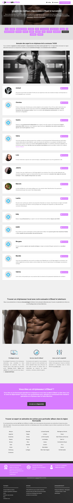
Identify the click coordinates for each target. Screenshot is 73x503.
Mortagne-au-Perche (62, 431)
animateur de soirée (21, 29)
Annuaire (5, 489)
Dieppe (28, 434)
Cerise (10, 447)
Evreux (28, 436)
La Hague (28, 449)
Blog (4, 496)
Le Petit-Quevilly (45, 436)
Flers (28, 442)
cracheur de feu (54, 29)
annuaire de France (9, 371)
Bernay (10, 442)
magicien (38, 31)
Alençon (11, 431)
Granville (28, 444)
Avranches (10, 436)
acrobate (12, 29)
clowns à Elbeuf (20, 146)
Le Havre (45, 434)
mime (43, 31)
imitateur (25, 31)
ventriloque (33, 34)
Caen (11, 444)
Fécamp (28, 439)
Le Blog (49, 2)
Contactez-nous (6, 498)
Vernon (62, 447)
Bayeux (11, 439)
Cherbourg (10, 449)
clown (37, 29)
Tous (6, 29)
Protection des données (8, 495)
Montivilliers (45, 447)
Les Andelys (45, 439)
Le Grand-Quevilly (45, 431)
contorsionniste (44, 29)
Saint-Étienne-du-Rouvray (62, 436)
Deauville (28, 431)
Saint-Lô (62, 439)
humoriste (18, 31)
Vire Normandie (62, 449)
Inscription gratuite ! (65, 2)
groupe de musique (9, 31)
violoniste (40, 34)
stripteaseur (65, 31)
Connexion (55, 2)
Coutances (10, 452)
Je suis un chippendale (36, 404)
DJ (67, 29)
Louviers (45, 444)
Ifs (28, 447)
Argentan (11, 434)
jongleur (32, 31)
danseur (62, 29)
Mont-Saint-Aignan (45, 449)
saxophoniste (57, 31)
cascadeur (30, 29)
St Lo (62, 444)
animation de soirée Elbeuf (31, 495)
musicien (49, 31)
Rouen (62, 434)
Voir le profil (65, 88)
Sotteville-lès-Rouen (62, 442)
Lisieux (45, 442)
